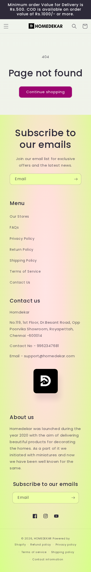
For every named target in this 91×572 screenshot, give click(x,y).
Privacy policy (66, 544)
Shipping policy (62, 552)
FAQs (14, 227)
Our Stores (19, 216)
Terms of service (34, 552)
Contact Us (20, 282)
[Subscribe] (75, 179)
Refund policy (40, 544)
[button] (6, 26)
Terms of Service (25, 271)
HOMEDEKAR (43, 538)
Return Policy (21, 249)
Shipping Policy (23, 260)
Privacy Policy (22, 238)
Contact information (47, 559)
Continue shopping (45, 91)
